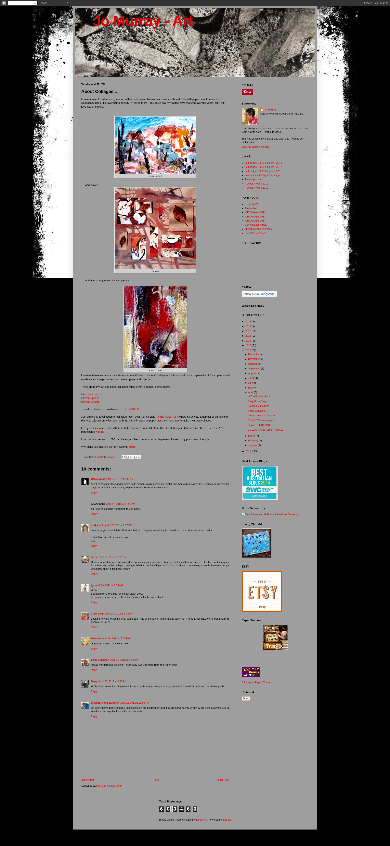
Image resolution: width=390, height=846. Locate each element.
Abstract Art (251, 208)
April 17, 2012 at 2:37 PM (118, 525)
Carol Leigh (97, 613)
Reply (94, 492)
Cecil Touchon (89, 394)
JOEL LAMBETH (130, 409)
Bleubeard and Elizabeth (105, 702)
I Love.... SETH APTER (260, 425)
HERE (99, 431)
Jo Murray (270, 109)
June (251, 382)
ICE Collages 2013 (255, 220)
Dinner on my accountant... (262, 415)
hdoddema (201, 819)
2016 (248, 331)
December (254, 354)
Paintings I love (253, 179)
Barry (94, 681)
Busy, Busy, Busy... (258, 401)
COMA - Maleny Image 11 (262, 420)
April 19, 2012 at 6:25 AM (119, 613)
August (252, 373)
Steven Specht (90, 398)
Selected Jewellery (255, 233)
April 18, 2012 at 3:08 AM (113, 557)
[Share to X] (131, 457)
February (253, 440)
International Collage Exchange (262, 175)
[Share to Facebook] (135, 457)
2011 (248, 451)
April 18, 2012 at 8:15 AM (109, 585)
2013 (248, 345)
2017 (248, 326)
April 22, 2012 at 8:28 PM (113, 681)
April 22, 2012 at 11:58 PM (134, 702)
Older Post (223, 779)
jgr (92, 585)
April (251, 392)
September (254, 368)
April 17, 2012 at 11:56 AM (120, 504)
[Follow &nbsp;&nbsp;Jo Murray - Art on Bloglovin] (259, 296)
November (254, 359)
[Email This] (123, 457)
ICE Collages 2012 (255, 216)
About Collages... (257, 410)
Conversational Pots (256, 224)
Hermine (96, 638)
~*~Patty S (97, 525)
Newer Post (88, 779)
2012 (248, 350)
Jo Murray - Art (137, 21)
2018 (248, 321)
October (253, 363)
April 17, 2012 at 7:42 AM (119, 479)
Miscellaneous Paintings (258, 229)
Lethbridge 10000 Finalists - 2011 (263, 171)
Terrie (94, 557)
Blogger (226, 819)
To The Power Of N (167, 416)
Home (156, 779)
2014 (248, 340)
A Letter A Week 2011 (256, 183)
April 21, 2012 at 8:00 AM (124, 659)
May (251, 387)
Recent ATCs (252, 204)
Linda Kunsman (100, 659)
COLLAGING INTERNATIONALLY (266, 429)
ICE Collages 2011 (255, 212)
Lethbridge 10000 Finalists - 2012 (263, 167)
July (250, 378)
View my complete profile (255, 146)
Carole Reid (98, 479)
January (253, 445)
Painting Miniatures (258, 406)
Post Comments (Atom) (109, 785)
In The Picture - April (259, 396)
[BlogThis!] (127, 457)
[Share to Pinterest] (139, 457)
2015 (248, 335)
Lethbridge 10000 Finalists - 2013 (263, 163)
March (252, 435)
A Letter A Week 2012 (256, 187)
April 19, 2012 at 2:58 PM (116, 638)
